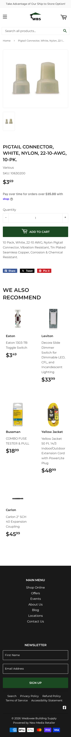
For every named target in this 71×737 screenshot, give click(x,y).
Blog (35, 610)
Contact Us (35, 621)
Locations (35, 616)
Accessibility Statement (46, 700)
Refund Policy (51, 696)
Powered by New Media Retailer (34, 722)
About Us (35, 604)
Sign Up (35, 683)
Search (11, 696)
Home (7, 40)
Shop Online (35, 587)
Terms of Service (17, 700)
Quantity (9, 209)
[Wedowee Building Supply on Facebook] (64, 708)
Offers (35, 593)
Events (35, 599)
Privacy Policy (29, 696)
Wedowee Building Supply (39, 718)
